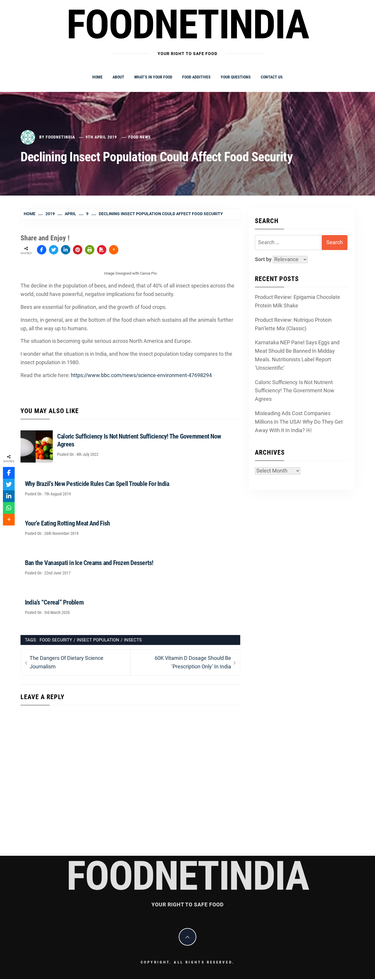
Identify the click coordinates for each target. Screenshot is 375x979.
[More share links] (113, 249)
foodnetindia (187, 24)
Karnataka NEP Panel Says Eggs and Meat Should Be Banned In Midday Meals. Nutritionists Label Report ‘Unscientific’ (297, 355)
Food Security (56, 640)
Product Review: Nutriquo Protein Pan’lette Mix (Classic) (293, 324)
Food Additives (196, 77)
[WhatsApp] (9, 508)
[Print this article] (89, 249)
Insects (133, 640)
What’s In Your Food (153, 77)
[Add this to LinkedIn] (65, 249)
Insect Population (98, 640)
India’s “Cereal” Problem (54, 602)
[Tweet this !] (53, 249)
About (118, 77)
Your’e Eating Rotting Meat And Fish (67, 523)
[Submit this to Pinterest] (77, 249)
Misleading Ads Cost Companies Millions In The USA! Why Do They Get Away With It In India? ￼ (299, 421)
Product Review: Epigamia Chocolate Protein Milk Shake (297, 301)
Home (97, 77)
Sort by (264, 259)
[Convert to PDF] (101, 249)
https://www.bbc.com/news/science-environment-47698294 (141, 375)
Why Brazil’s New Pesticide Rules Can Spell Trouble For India (97, 483)
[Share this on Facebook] (41, 249)
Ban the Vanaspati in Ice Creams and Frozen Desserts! (89, 562)
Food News (139, 137)
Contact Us (272, 77)
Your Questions (236, 77)
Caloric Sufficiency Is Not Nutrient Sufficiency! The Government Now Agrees (294, 390)
